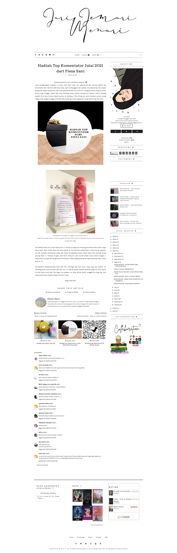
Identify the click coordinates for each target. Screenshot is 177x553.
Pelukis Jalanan (118, 507)
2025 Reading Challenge (48, 493)
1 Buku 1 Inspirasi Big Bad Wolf (124, 269)
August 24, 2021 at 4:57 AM (47, 399)
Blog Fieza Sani (70, 281)
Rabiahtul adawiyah (45, 423)
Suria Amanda (43, 365)
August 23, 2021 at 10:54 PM (48, 380)
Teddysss (117, 493)
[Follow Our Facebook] (116, 131)
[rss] (101, 544)
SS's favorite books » (97, 525)
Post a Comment (42, 465)
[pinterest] (46, 54)
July (115, 287)
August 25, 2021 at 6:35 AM (47, 449)
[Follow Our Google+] (137, 131)
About (90, 537)
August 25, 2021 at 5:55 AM (47, 438)
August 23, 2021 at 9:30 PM (47, 370)
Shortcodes (81, 537)
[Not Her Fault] (88, 513)
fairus (41, 432)
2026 (114, 236)
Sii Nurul (42, 375)
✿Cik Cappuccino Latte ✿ (47, 384)
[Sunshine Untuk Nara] (98, 513)
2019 (114, 311)
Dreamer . (117, 508)
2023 (114, 245)
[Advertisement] (126, 368)
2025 (114, 239)
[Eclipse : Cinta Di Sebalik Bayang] (87, 497)
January (117, 305)
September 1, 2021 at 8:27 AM (48, 461)
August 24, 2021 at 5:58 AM (47, 418)
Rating (113, 487)
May (115, 293)
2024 (114, 242)
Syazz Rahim (43, 355)
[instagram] (53, 54)
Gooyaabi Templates (117, 549)
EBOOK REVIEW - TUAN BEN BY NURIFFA (127, 283)
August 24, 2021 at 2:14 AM (47, 390)
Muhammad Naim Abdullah (48, 394)
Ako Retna (42, 442)
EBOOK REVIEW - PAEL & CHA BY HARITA (127, 276)
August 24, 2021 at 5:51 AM (47, 409)
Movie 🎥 (86, 55)
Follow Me (127, 125)
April (116, 296)
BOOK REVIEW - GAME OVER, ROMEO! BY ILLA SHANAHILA (128, 280)
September (118, 259)
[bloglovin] (50, 54)
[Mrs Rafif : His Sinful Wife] (78, 495)
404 (106, 537)
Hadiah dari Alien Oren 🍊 (46, 343)
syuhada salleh (44, 403)
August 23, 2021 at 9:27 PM (47, 361)
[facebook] (35, 54)
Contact (98, 537)
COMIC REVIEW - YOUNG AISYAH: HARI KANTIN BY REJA (126, 265)
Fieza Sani (42, 453)
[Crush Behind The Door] (78, 513)
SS (38, 496)
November (117, 256)
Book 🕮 (95, 55)
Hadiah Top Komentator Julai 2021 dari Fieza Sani (70, 344)
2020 (114, 308)
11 (79, 75)
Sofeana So (117, 502)
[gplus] (42, 54)
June (116, 290)
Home (77, 55)
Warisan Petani (44, 413)
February (117, 302)
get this (127, 142)
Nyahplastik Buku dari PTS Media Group (94, 344)
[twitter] (39, 54)
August (116, 262)
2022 (114, 248)
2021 (114, 251)
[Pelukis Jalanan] (98, 496)
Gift (65, 75)
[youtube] (96, 544)
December (117, 253)
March (116, 299)
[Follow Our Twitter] (126, 131)
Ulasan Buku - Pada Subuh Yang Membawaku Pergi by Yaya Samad (129, 198)
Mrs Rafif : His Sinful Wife (121, 491)
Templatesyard (78, 549)
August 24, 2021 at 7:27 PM (47, 428)
